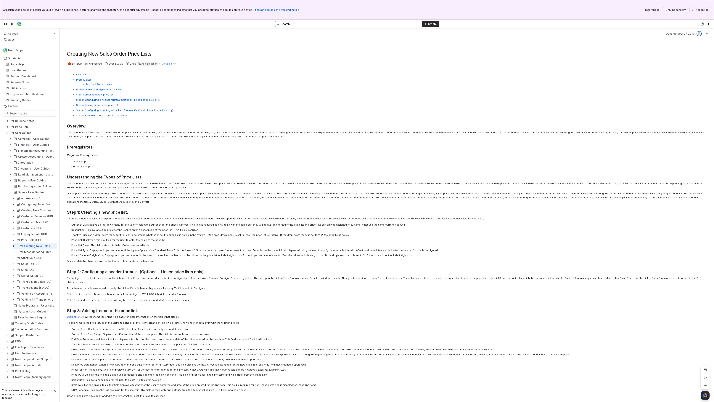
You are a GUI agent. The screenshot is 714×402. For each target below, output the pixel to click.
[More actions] (54, 50)
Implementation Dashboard (28, 94)
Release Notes (20, 82)
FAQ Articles (30, 88)
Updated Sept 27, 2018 (680, 33)
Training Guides (20, 100)
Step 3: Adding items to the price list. (97, 104)
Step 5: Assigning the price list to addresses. (102, 115)
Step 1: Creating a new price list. (95, 94)
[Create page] (705, 385)
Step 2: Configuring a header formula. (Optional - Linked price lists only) (118, 99)
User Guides (30, 70)
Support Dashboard (23, 76)
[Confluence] (19, 24)
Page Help (30, 64)
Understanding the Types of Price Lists (98, 89)
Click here (73, 316)
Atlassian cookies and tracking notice (276, 9)
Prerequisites (83, 79)
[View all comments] (705, 370)
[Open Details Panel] (705, 377)
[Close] (55, 391)
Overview (81, 74)
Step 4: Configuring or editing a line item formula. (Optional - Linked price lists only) (124, 110)
